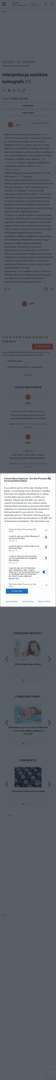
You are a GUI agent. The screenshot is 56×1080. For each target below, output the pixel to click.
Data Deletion (12, 601)
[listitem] (28, 530)
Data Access (28, 601)
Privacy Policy (44, 601)
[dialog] (28, 540)
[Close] (50, 479)
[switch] (45, 537)
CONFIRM (17, 591)
